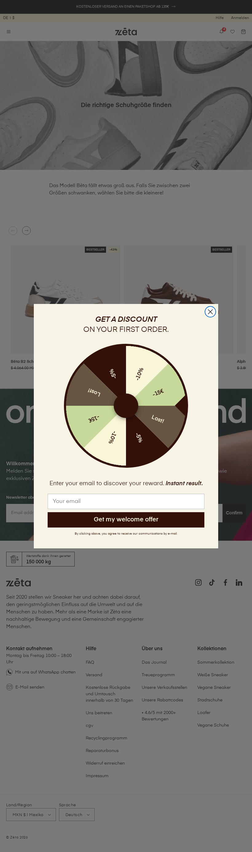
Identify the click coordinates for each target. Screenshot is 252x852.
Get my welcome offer (126, 519)
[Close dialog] (210, 311)
